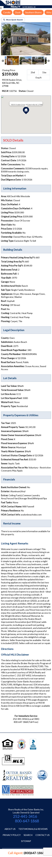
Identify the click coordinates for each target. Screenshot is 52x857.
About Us (10, 829)
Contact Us (42, 835)
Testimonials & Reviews (32, 829)
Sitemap (26, 841)
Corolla (6, 12)
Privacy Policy (12, 835)
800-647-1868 (27, 821)
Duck (17, 12)
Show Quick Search (14, 20)
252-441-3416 (25, 816)
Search (28, 835)
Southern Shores (33, 12)
